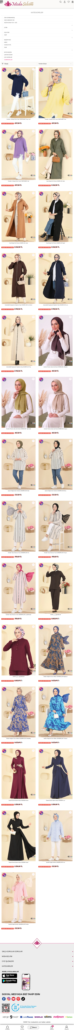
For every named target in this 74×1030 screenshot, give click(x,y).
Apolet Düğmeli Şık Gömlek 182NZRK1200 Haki (18, 490)
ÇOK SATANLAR (8, 57)
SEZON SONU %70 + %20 (10, 22)
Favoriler (22, 1029)
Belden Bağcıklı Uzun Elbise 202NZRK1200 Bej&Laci (55, 676)
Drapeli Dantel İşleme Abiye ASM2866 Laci (55, 800)
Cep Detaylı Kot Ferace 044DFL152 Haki (55, 181)
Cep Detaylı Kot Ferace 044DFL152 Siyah (55, 243)
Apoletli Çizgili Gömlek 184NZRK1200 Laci (55, 862)
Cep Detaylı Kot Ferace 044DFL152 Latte (18, 243)
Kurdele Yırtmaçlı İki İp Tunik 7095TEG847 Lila (18, 181)
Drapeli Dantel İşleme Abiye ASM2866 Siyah (18, 862)
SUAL (5, 47)
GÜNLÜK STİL (7, 44)
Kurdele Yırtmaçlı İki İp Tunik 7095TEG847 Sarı (55, 119)
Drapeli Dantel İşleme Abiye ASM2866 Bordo (18, 800)
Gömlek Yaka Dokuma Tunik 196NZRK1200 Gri (18, 552)
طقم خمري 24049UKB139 (18, 676)
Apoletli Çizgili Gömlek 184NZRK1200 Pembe (18, 924)
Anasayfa (7, 1029)
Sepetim (52, 1028)
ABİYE (5, 42)
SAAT (5, 34)
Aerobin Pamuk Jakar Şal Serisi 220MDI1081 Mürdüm (55, 366)
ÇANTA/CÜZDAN (8, 54)
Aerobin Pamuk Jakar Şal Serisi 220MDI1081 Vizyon (55, 428)
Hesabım (67, 1029)
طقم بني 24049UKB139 (55, 614)
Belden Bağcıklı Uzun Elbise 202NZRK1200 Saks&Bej (18, 738)
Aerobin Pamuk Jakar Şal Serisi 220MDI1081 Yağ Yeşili (18, 428)
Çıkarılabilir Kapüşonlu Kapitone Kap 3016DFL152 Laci (55, 305)
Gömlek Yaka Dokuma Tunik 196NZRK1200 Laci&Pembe (18, 614)
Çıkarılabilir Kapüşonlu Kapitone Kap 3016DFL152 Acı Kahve (18, 305)
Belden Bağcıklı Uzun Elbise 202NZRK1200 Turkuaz (55, 738)
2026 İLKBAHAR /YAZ (9, 20)
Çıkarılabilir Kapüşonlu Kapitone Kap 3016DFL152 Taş (18, 366)
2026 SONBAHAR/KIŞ (9, 17)
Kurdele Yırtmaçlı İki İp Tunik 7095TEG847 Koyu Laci (18, 119)
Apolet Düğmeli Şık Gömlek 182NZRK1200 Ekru (55, 490)
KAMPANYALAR (8, 59)
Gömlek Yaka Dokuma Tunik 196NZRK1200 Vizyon (55, 552)
